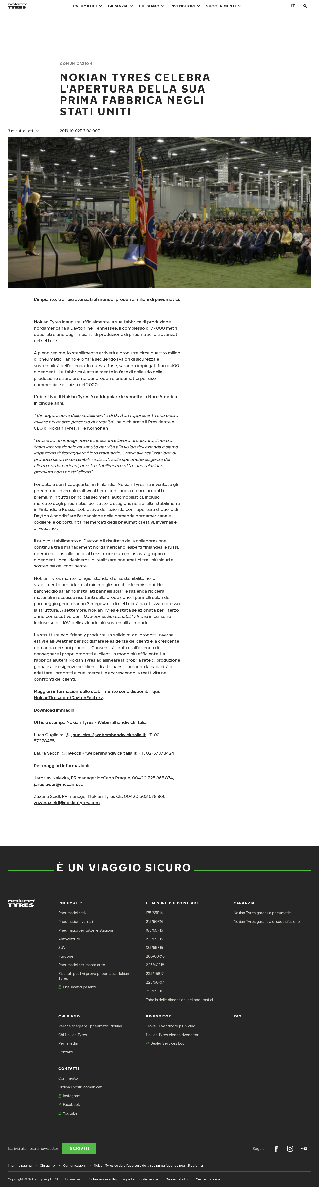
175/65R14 (154, 913)
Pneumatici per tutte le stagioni (85, 930)
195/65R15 (154, 939)
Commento (68, 1078)
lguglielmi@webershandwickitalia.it (108, 734)
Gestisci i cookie (208, 1179)
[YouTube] (304, 1149)
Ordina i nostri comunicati (80, 1087)
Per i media (68, 1043)
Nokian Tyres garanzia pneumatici (262, 913)
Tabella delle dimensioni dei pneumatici (179, 1000)
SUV (61, 947)
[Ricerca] (305, 6)
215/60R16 (154, 921)
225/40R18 (155, 965)
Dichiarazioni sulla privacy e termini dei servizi (123, 1179)
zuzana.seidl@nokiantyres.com (67, 802)
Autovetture (69, 939)
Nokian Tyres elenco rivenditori (172, 1035)
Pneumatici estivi (72, 913)
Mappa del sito (177, 1179)
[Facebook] (276, 1149)
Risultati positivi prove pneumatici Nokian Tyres (93, 975)
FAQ (238, 1016)
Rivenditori (182, 6)
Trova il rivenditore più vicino (170, 1026)
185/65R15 (154, 930)
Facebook (71, 1104)
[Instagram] (290, 1149)
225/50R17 (155, 982)
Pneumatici (85, 6)
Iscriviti (79, 1148)
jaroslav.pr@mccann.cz (58, 784)
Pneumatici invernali (75, 921)
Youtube (70, 1113)
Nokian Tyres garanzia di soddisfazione (267, 921)
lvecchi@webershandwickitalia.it (102, 753)
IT (293, 5)
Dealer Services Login (169, 1043)
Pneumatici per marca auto (81, 965)
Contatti (65, 1052)
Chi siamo (149, 6)
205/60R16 (155, 956)
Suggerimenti (221, 6)
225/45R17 (155, 973)
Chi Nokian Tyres (72, 1035)
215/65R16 (154, 991)
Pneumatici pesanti (79, 987)
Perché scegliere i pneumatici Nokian (90, 1026)
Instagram (71, 1096)
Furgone (65, 956)
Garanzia (118, 6)
